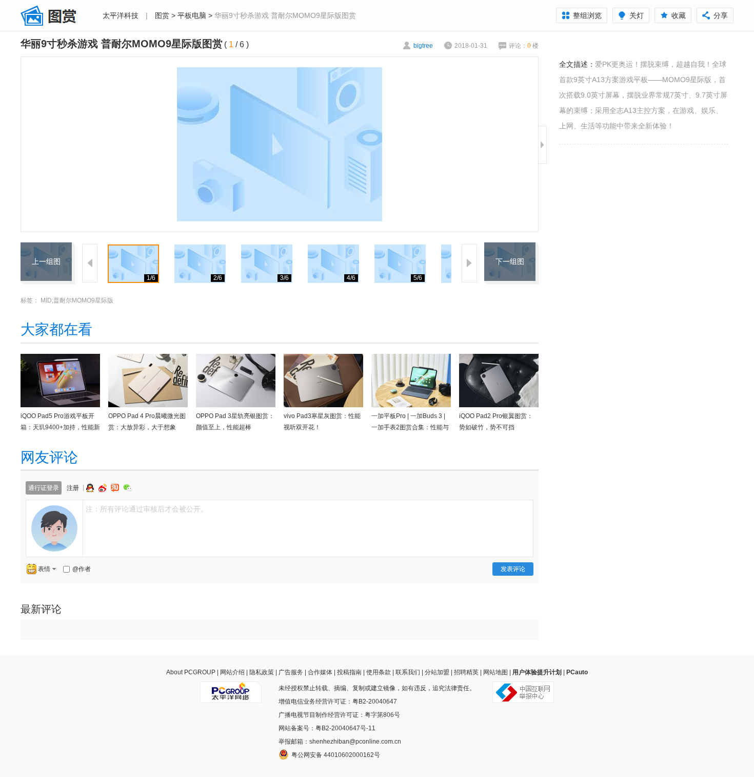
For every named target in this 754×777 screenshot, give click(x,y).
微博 (103, 488)
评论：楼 (524, 45)
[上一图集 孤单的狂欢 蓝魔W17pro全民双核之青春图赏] (46, 248)
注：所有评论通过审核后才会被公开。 (147, 509)
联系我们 (407, 672)
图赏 (162, 15)
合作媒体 (320, 672)
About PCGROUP (190, 672)
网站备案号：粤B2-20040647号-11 (327, 728)
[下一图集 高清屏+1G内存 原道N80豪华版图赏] (509, 248)
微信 (127, 487)
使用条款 (378, 672)
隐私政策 (261, 672)
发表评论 (513, 569)
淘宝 (116, 488)
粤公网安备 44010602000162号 (335, 755)
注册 (73, 487)
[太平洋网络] (231, 688)
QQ (91, 488)
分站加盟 (437, 672)
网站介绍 (232, 672)
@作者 (81, 569)
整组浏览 (587, 15)
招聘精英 (466, 672)
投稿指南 (349, 672)
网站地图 (495, 672)
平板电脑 (191, 15)
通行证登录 (43, 487)
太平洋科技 (120, 15)
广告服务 (291, 672)
